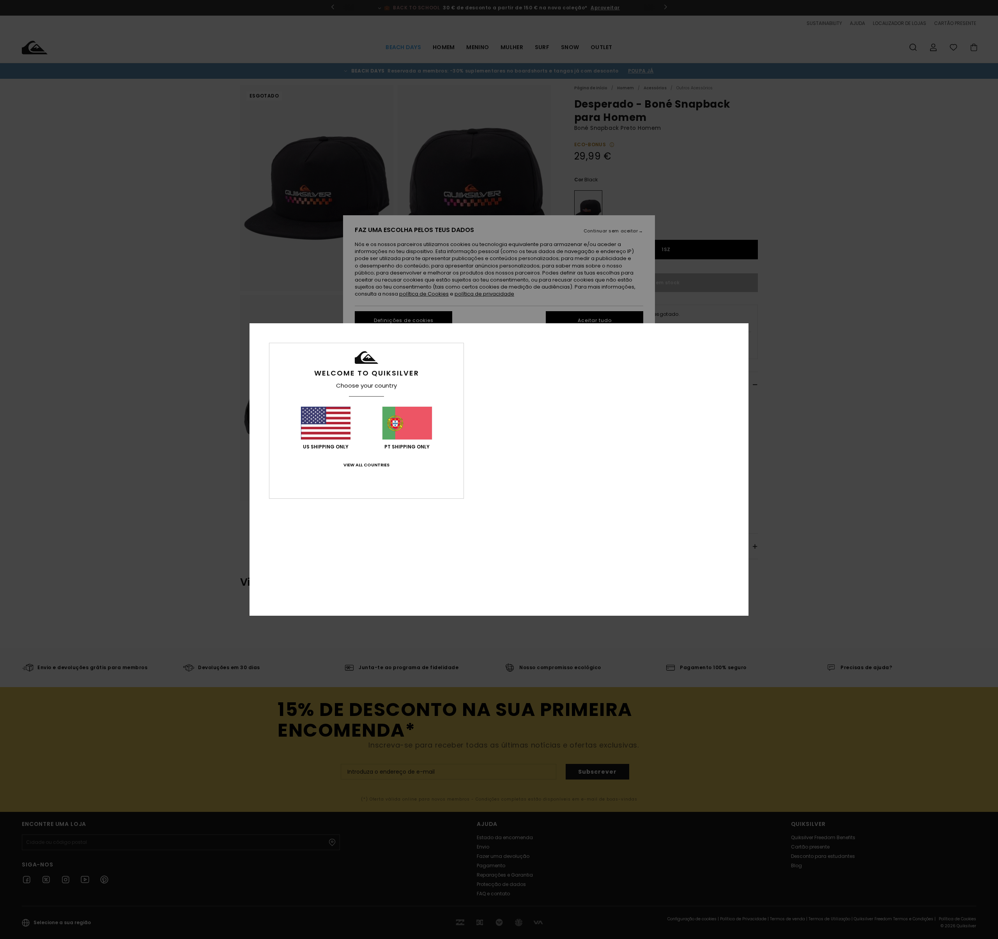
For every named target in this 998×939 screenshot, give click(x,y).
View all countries (366, 465)
